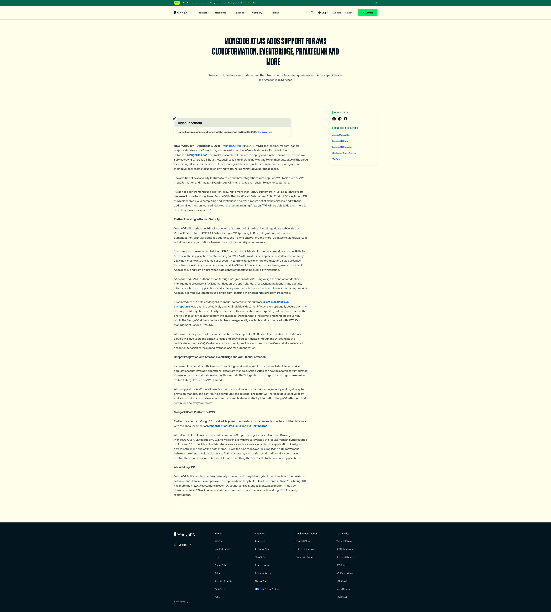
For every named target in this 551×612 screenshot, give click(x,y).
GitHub (218, 573)
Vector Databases (344, 540)
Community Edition (305, 556)
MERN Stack (341, 581)
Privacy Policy (221, 564)
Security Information (224, 581)
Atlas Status (260, 556)
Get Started (367, 12)
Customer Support (263, 573)
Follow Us (219, 597)
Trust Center (220, 589)
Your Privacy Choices (269, 589)
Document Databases (346, 556)
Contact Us (260, 540)
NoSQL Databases (344, 548)
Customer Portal (262, 548)
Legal (217, 556)
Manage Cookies (262, 581)
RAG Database (342, 564)
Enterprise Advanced (305, 548)
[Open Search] (312, 12)
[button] (323, 12)
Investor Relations (223, 548)
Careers (218, 540)
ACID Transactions (344, 573)
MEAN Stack (341, 597)
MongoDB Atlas (303, 540)
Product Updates (262, 564)
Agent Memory (343, 589)
